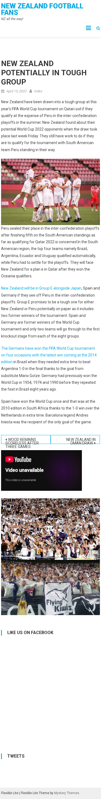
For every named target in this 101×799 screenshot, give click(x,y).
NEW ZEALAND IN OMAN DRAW (81, 440)
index (38, 91)
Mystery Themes (66, 793)
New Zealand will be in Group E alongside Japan (41, 288)
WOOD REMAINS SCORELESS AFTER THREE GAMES (22, 440)
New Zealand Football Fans (42, 9)
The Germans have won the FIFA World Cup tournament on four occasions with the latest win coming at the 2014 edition (49, 355)
